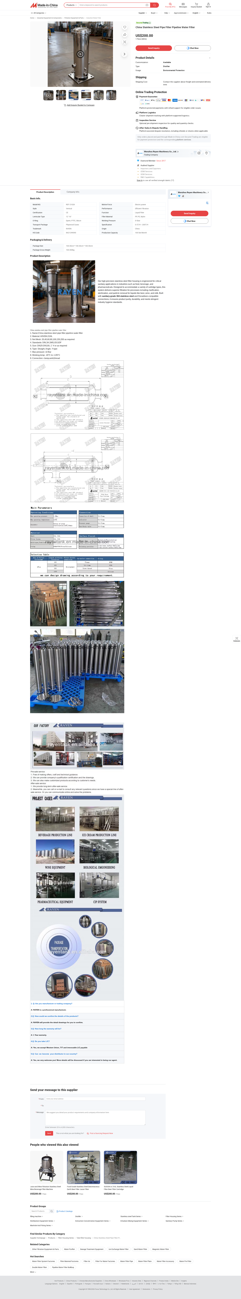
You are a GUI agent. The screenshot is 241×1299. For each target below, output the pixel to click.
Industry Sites (136, 1281)
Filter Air (87, 1261)
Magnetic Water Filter (160, 1249)
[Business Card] (207, 202)
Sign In (139, 180)
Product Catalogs (65, 1211)
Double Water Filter (39, 1267)
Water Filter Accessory (165, 1261)
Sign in (208, 6)
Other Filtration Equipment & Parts (45, 1249)
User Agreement (134, 1289)
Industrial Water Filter (93, 18)
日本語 (148, 1284)
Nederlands (125, 1284)
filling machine (35, 1216)
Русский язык (98, 1284)
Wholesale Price (124, 1281)
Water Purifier (69, 1249)
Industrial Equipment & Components (49, 18)
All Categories (39, 13)
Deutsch (116, 1284)
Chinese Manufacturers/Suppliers (90, 1281)
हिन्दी (154, 1284)
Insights (184, 1281)
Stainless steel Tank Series (130, 1216)
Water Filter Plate (145, 1261)
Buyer (153, 13)
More (32, 1272)
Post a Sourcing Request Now (100, 1133)
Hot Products (59, 1281)
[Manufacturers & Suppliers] (43, 5)
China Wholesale (110, 1281)
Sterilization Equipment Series (41, 1221)
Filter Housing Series (174, 1216)
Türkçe (169, 1284)
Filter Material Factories (69, 1261)
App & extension (180, 13)
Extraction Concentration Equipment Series (92, 1221)
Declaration (146, 1289)
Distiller (78, 1216)
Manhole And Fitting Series (40, 1225)
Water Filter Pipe (126, 1261)
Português (78, 1284)
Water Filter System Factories (43, 1261)
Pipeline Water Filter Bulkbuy (63, 1267)
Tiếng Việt (177, 1284)
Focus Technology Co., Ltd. (104, 1289)
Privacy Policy (158, 1289)
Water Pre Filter (185, 1261)
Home (32, 18)
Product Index (164, 1281)
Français (88, 1284)
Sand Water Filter (140, 1249)
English (61, 1284)
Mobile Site (175, 1281)
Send (49, 1133)
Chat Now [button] (194, 48)
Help (166, 13)
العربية (134, 1284)
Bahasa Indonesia (190, 1284)
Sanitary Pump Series (174, 1221)
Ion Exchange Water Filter (119, 1249)
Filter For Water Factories (105, 1261)
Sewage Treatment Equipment (91, 1249)
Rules (209, 13)
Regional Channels (150, 1281)
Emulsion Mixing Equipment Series (133, 1221)
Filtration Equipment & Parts (74, 18)
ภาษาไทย (161, 1284)
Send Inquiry (154, 48)
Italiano (108, 1284)
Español (70, 1284)
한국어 (141, 1284)
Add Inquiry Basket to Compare (80, 105)
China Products (71, 1281)
